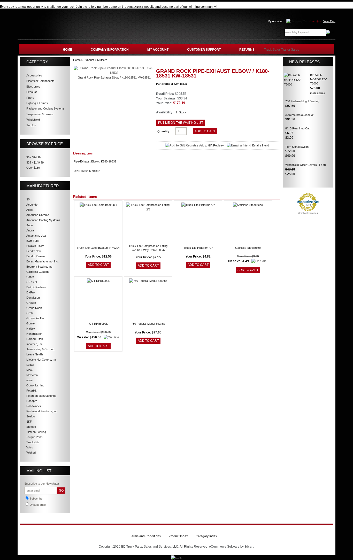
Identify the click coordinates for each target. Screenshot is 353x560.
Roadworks (33, 406)
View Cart (329, 21)
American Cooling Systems (43, 220)
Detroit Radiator (36, 287)
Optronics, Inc (35, 385)
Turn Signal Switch (297, 146)
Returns (247, 49)
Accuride (31, 204)
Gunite (30, 323)
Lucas (30, 364)
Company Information (110, 49)
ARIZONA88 (135, 6)
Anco (29, 225)
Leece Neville (34, 354)
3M (28, 199)
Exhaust (89, 59)
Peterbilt (31, 390)
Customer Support (204, 49)
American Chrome (37, 214)
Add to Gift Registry (211, 145)
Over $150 (33, 167)
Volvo (29, 447)
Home (67, 49)
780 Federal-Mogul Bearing (148, 323)
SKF (29, 421)
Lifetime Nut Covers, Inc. (41, 359)
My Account (275, 21)
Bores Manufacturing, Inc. (42, 261)
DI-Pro (30, 292)
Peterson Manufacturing (41, 395)
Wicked (31, 452)
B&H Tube (32, 240)
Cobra (30, 276)
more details (317, 93)
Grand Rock (34, 307)
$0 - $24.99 (33, 157)
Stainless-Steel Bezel (248, 247)
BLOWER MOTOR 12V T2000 (318, 79)
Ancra (30, 230)
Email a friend (260, 145)
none (29, 380)
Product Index (178, 536)
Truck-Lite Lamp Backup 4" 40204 (98, 247)
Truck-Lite (32, 442)
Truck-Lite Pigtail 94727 (198, 247)
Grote (30, 313)
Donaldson (33, 297)
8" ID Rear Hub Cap (297, 128)
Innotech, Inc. (34, 344)
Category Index (206, 536)
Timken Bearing (36, 431)
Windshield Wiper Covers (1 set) (305, 164)
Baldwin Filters (35, 245)
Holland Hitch (34, 338)
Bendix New (33, 251)
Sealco (30, 416)
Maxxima (32, 375)
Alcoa (29, 209)
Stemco (31, 426)
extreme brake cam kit (299, 114)
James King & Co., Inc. (40, 349)
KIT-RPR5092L (98, 323)
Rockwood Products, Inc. (42, 411)
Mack (29, 369)
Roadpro (31, 400)
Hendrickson (34, 333)
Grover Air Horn (36, 318)
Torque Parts (34, 437)
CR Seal (31, 282)
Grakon (31, 302)
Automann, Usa (36, 235)
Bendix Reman (35, 256)
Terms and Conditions (145, 536)
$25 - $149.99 (35, 162)
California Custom (37, 271)
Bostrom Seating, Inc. (39, 266)
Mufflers (102, 59)
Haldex (30, 328)
